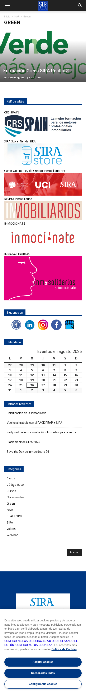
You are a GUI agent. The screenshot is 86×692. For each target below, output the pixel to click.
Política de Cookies (64, 649)
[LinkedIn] (29, 324)
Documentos (15, 497)
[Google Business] (69, 324)
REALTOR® (14, 516)
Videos (11, 529)
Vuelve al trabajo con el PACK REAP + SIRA (34, 422)
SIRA (10, 522)
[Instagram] (43, 324)
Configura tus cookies (43, 683)
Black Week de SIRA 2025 (23, 442)
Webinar (12, 535)
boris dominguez (14, 77)
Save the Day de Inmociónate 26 (28, 451)
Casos (11, 478)
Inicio (7, 16)
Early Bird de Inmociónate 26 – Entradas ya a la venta (41, 432)
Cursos (11, 491)
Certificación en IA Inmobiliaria (26, 413)
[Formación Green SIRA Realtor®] (43, 55)
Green (11, 503)
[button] (80, 5)
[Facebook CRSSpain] (56, 324)
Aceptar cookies (43, 661)
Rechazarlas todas (43, 673)
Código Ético (15, 485)
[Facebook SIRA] (16, 324)
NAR (16, 16)
